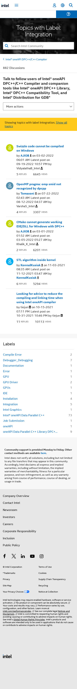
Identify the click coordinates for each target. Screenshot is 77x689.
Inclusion (9, 538)
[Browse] (13, 16)
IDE (5, 393)
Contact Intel (11, 502)
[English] (62, 5)
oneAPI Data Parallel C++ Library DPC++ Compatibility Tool (32, 431)
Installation (10, 398)
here (43, 453)
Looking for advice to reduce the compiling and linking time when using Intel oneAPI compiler (39, 298)
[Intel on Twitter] (14, 556)
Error (6, 371)
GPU (6, 376)
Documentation (13, 365)
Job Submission (13, 420)
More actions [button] (14, 106)
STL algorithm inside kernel (36, 260)
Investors (9, 517)
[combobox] (38, 45)
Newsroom (10, 510)
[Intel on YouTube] (32, 556)
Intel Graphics (12, 409)
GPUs (6, 387)
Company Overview (16, 496)
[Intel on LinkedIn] (23, 556)
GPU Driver (10, 382)
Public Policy (11, 545)
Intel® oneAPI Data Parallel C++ (23, 415)
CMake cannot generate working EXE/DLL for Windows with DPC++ (40, 224)
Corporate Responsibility (19, 531)
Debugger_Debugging (18, 360)
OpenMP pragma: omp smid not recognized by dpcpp (38, 186)
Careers (8, 524)
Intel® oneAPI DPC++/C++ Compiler (26, 59)
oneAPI (8, 426)
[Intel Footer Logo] (7, 656)
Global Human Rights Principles (29, 619)
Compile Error (12, 354)
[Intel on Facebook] (4, 556)
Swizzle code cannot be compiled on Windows (40, 148)
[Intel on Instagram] (41, 556)
